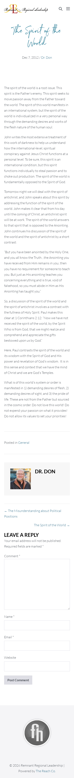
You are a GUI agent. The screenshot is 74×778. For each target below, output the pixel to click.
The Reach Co (45, 771)
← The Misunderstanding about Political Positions (32, 513)
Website (10, 657)
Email (9, 637)
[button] (60, 9)
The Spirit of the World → (52, 525)
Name (9, 617)
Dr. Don (46, 57)
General (23, 442)
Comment (12, 556)
